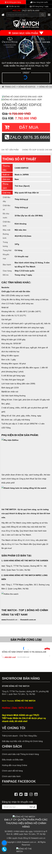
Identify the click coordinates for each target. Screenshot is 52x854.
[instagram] (31, 794)
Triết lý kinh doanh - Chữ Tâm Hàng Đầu (19, 735)
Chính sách (12, 746)
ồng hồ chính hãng (27, 540)
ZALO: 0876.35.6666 (30, 10)
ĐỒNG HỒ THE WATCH (25, 700)
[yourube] (36, 794)
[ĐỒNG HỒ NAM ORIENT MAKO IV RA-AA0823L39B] (26, 648)
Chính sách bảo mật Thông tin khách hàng (20, 754)
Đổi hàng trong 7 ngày (40, 6)
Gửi (31, 807)
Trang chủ (10, 86)
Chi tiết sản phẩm (10, 149)
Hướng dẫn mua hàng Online (14, 765)
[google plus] (26, 794)
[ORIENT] (26, 78)
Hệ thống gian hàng (13, 2)
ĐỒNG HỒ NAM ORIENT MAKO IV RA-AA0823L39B (24, 651)
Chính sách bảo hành (11, 776)
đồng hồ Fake (13, 544)
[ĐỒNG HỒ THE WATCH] (3, 14)
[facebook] (16, 794)
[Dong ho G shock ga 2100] (26, 47)
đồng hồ (9, 531)
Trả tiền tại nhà (13, 6)
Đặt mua (28, 127)
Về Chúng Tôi (13, 728)
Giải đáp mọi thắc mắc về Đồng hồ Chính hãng (22, 741)
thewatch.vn (11, 620)
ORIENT (26, 72)
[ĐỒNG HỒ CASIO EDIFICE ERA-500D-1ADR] (22, 96)
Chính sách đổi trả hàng (12, 770)
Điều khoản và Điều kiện (12, 759)
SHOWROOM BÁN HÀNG (21, 678)
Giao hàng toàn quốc (40, 2)
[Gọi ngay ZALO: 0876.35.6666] (4, 849)
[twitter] (21, 794)
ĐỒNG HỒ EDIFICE (27, 86)
